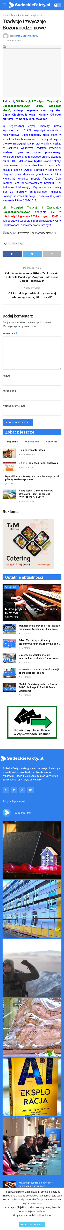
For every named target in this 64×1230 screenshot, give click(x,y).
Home (5, 15)
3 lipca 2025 (25, 677)
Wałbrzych (11, 587)
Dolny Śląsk (8, 644)
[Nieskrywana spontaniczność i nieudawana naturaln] (32, 850)
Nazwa (6, 375)
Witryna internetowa (14, 406)
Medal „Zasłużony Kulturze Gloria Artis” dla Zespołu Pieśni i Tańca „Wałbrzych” (38, 687)
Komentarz (10, 333)
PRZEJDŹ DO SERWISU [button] (32, 1224)
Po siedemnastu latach (32, 450)
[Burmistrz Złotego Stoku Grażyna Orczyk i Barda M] (32, 1146)
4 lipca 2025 (12, 617)
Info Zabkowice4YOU (27, 36)
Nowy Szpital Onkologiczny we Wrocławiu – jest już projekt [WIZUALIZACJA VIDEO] (36, 494)
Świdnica (10, 660)
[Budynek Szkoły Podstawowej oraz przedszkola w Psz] (32, 909)
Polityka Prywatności (14, 801)
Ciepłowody (36, 15)
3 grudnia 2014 (13, 40)
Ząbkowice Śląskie (20, 15)
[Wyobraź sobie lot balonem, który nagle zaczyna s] (32, 1087)
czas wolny (16, 243)
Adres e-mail (10, 390)
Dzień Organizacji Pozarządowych (38, 463)
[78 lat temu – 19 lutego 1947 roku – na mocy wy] (32, 1027)
